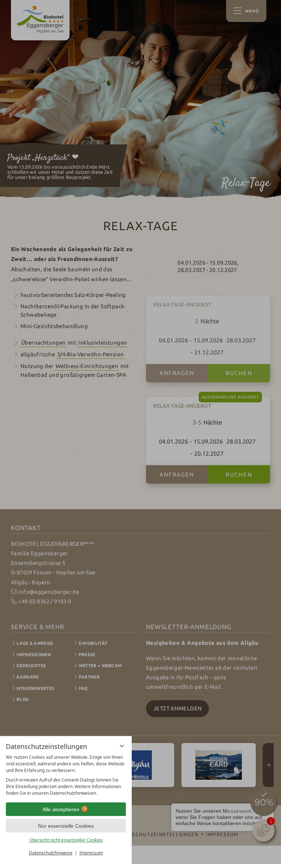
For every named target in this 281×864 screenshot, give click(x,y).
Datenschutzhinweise (50, 853)
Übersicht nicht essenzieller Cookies (66, 840)
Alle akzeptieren (60, 809)
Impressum (91, 853)
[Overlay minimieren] (122, 746)
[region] (66, 775)
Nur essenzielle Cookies (66, 826)
